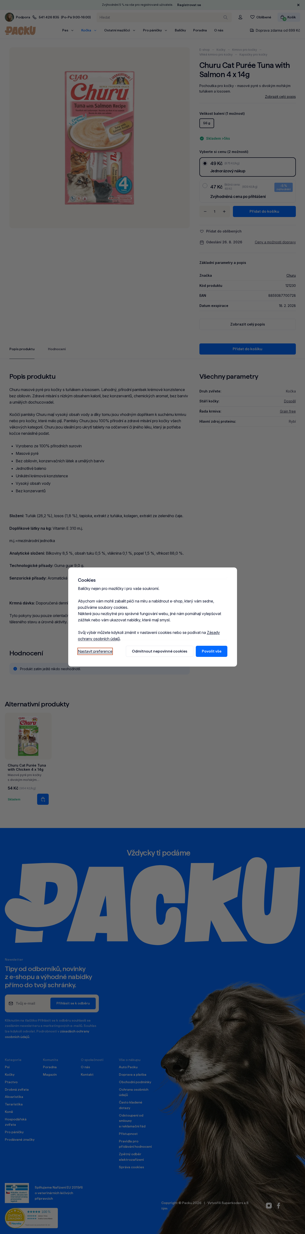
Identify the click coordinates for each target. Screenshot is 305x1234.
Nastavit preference (95, 651)
